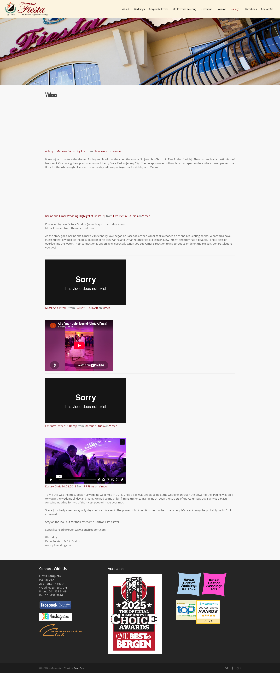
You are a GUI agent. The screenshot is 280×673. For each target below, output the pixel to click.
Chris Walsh (100, 151)
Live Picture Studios (125, 216)
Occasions (206, 9)
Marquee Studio (95, 426)
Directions (251, 9)
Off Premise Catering (184, 9)
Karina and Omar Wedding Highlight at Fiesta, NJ (75, 216)
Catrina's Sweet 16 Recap (61, 426)
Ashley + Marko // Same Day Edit (65, 151)
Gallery (235, 9)
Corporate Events (158, 9)
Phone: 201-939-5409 (53, 591)
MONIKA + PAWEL (56, 308)
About (125, 9)
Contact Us (267, 9)
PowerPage (79, 668)
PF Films (89, 486)
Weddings (139, 9)
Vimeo (117, 151)
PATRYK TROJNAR (87, 308)
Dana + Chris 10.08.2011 (60, 486)
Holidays (221, 9)
